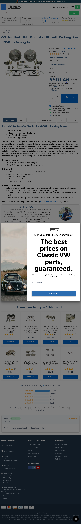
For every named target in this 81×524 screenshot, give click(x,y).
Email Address (37, 282)
